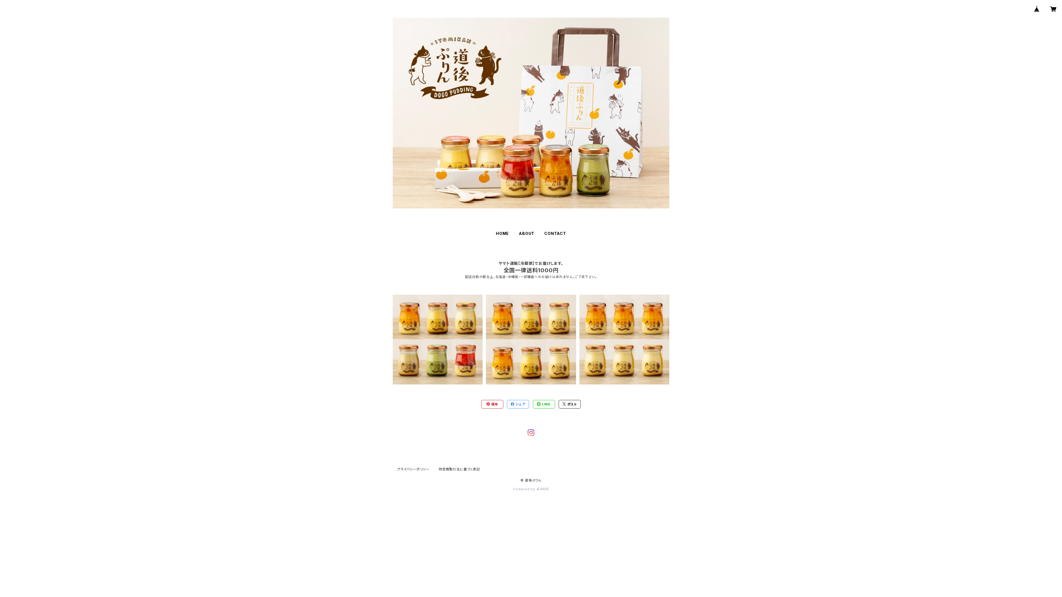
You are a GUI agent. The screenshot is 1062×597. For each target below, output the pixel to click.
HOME (502, 233)
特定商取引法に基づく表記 (459, 469)
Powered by (525, 489)
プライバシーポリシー (413, 469)
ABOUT (526, 233)
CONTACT (555, 233)
